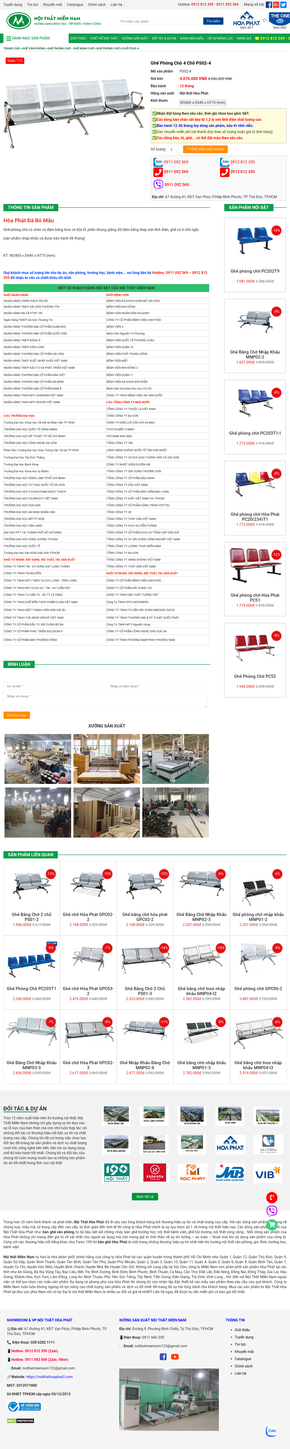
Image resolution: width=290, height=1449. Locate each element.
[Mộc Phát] (193, 1180)
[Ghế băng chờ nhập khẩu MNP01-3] (201, 1048)
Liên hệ (116, 4)
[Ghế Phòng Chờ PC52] (255, 663)
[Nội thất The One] (230, 1152)
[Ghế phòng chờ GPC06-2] (258, 974)
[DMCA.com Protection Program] (20, 1422)
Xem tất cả (145, 1197)
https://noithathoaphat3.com (49, 1377)
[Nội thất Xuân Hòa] (155, 1180)
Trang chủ (11, 48)
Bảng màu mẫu (192, 38)
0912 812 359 (242, 172)
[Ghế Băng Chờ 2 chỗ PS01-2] (32, 901)
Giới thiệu (78, 38)
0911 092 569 (176, 172)
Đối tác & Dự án (164, 38)
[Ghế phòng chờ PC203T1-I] (255, 419)
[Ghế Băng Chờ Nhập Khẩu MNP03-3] (32, 1048)
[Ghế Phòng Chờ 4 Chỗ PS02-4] (74, 159)
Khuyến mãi (52, 4)
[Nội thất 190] (117, 1180)
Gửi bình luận (17, 715)
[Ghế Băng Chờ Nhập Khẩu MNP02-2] (255, 338)
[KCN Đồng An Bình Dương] (191, 1123)
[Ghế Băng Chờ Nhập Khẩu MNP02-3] (201, 900)
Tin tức (32, 4)
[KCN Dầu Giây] (192, 1152)
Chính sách (97, 4)
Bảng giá (244, 38)
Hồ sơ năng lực (220, 38)
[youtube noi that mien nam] (174, 1360)
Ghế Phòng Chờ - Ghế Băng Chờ (71, 48)
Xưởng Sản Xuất (135, 38)
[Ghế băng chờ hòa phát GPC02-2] (145, 901)
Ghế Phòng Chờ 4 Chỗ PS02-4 (118, 48)
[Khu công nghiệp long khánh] (154, 1123)
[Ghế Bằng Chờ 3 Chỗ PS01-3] (145, 975)
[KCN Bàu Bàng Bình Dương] (116, 1152)
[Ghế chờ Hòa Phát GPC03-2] (88, 974)
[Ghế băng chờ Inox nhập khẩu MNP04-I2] (201, 974)
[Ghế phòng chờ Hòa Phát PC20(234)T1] (255, 500)
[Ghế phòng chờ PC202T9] (255, 256)
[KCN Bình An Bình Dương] (116, 1123)
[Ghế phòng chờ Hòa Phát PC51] (255, 582)
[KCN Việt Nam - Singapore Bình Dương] (229, 1123)
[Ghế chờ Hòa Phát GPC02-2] (88, 900)
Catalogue (75, 4)
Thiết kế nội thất (104, 38)
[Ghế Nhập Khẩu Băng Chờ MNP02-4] (145, 1048)
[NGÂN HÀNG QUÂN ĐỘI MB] (230, 1180)
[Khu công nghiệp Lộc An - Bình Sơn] (154, 1152)
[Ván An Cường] (268, 1152)
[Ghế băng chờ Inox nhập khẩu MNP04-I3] (258, 1048)
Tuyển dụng (12, 4)
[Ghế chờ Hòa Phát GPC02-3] (88, 1049)
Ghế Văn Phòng (33, 48)
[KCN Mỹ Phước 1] (267, 1123)
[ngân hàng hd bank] (268, 1180)
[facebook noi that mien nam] (163, 1360)
